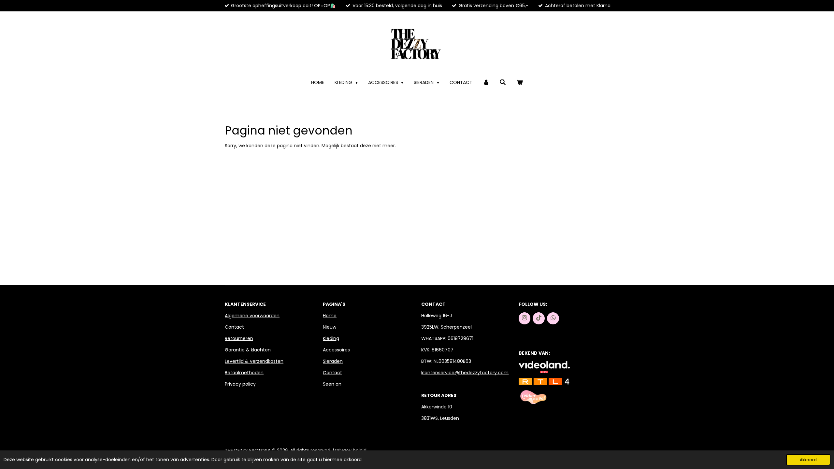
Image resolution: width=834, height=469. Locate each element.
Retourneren (239, 338)
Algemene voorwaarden (252, 315)
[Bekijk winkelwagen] (519, 82)
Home (330, 315)
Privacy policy (240, 384)
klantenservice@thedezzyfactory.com (465, 372)
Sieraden (333, 361)
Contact (234, 327)
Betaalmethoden (244, 372)
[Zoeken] (503, 82)
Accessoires (336, 350)
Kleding (331, 338)
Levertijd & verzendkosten (254, 361)
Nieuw (329, 327)
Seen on (332, 384)
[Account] (486, 82)
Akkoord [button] (808, 459)
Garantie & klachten (248, 350)
